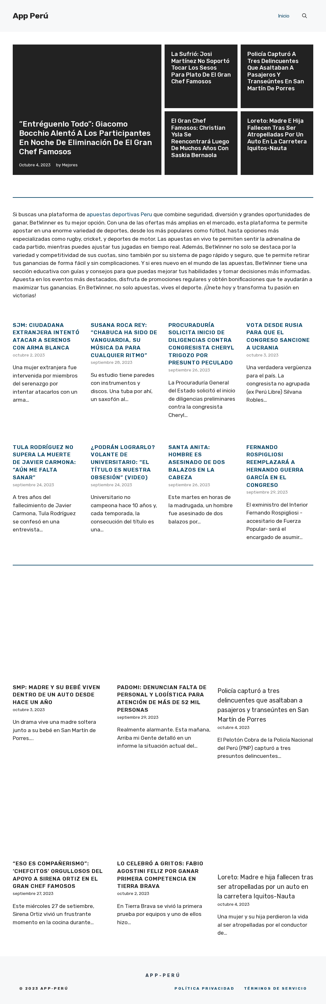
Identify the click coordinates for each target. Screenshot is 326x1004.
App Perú (30, 15)
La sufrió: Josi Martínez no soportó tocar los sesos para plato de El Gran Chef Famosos (201, 68)
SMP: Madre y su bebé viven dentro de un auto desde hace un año (56, 695)
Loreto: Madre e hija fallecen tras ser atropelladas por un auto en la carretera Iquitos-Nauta (277, 134)
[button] (304, 15)
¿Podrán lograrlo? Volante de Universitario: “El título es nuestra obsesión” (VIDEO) (123, 462)
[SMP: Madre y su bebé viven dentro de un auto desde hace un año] (59, 674)
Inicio (283, 16)
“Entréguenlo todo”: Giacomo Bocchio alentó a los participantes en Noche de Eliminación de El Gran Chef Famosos (85, 138)
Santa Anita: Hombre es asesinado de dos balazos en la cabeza (196, 462)
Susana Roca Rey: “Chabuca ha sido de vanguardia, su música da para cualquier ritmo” (124, 340)
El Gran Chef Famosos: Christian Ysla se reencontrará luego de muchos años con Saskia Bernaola (200, 138)
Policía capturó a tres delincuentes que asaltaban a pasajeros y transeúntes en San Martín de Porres (275, 71)
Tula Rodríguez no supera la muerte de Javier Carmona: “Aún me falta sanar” (44, 462)
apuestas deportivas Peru (119, 214)
